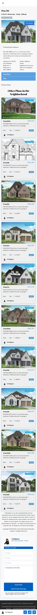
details (31, 130)
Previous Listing (6, 85)
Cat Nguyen (15, 539)
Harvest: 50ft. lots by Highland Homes (26, 68)
